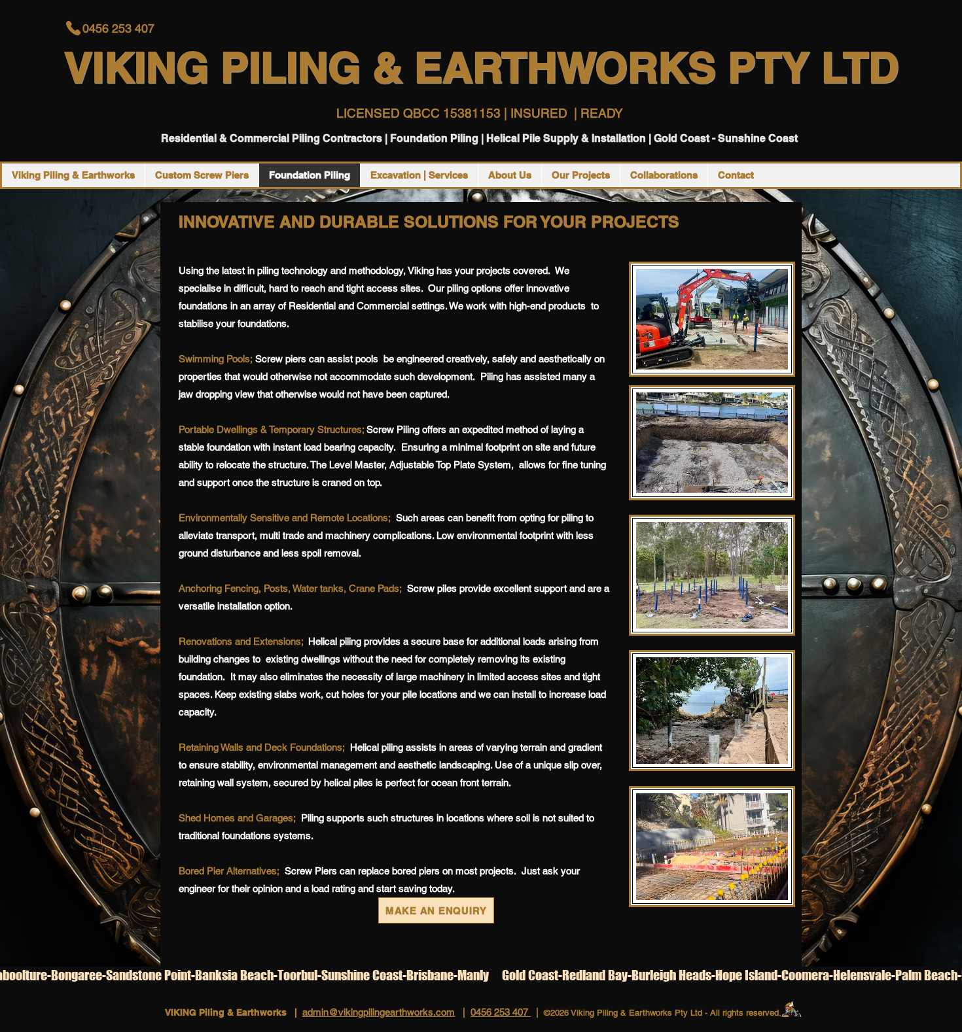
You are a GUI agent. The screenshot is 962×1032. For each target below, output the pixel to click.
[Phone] (72, 28)
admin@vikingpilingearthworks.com (378, 1012)
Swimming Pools (214, 358)
